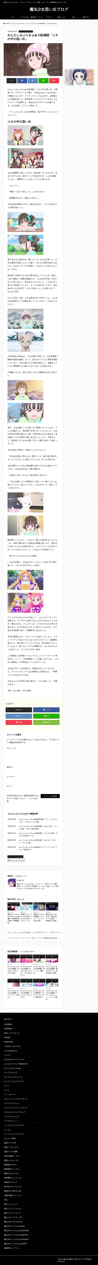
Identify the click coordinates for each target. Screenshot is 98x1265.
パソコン (7, 1130)
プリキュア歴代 (10, 1138)
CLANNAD (8, 1024)
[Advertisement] (79, 48)
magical (20, 880)
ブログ (12, 17)
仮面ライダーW (10, 1143)
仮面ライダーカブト (11, 1147)
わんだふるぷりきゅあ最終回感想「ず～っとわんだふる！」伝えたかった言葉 (38, 820)
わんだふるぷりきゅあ (17, 813)
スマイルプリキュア (11, 1103)
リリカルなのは (24, 17)
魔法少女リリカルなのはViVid (15, 1244)
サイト (9, 786)
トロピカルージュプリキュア (15, 1112)
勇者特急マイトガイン (12, 1169)
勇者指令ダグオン (10, 1165)
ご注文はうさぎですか (12, 1046)
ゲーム (6, 1090)
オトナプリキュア (10, 1073)
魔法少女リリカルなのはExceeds (16, 1230)
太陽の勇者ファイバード (13, 1195)
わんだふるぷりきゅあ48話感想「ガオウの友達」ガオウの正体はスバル (38, 834)
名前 (10, 767)
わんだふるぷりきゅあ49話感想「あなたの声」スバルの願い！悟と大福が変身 (38, 827)
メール (11, 776)
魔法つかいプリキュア (12, 1213)
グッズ (6, 1086)
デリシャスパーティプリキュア (15, 1108)
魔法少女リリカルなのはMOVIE (16, 1235)
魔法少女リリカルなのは (13, 1222)
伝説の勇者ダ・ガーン (12, 1156)
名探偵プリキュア (10, 1182)
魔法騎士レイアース (37, 17)
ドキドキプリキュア (11, 1116)
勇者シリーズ (61, 17)
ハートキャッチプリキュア (14, 1125)
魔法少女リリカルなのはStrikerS (16, 1239)
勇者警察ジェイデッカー (13, 1178)
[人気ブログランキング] (79, 84)
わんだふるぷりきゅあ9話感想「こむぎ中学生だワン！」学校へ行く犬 (34, 932)
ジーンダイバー (10, 1094)
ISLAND (7, 1037)
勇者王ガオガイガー (11, 1173)
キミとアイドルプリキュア (14, 1081)
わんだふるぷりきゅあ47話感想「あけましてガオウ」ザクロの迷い (37, 841)
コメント (11, 748)
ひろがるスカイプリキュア (14, 1059)
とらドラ (7, 1055)
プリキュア (49, 17)
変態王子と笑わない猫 (12, 1191)
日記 (73, 17)
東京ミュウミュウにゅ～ (13, 1208)
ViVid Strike (8, 1042)
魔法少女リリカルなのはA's (14, 1226)
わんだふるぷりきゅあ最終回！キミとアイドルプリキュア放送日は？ (38, 848)
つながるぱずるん (10, 1051)
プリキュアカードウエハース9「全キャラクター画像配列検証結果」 (33, 938)
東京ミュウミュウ (10, 1204)
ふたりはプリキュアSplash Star (16, 1064)
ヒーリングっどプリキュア (14, 1134)
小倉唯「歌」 (86, 17)
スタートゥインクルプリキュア (15, 1099)
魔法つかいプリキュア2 (13, 1217)
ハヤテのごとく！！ (11, 1121)
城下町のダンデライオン (13, 1187)
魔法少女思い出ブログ (49, 9)
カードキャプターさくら (13, 1077)
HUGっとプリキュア (11, 1033)
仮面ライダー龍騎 (10, 1152)
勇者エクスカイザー (11, 1160)
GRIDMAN (8, 1029)
